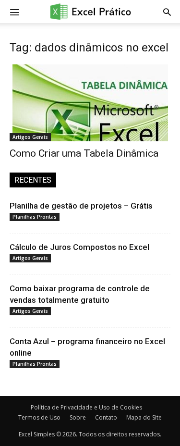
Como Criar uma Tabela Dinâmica (84, 153)
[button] (167, 11)
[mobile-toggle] (14, 11)
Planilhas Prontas (34, 216)
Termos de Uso (39, 417)
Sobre (78, 417)
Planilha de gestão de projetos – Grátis (81, 206)
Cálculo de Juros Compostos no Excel (79, 247)
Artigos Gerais (30, 137)
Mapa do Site (144, 417)
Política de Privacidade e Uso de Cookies (86, 407)
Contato (106, 417)
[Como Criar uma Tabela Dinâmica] (90, 102)
